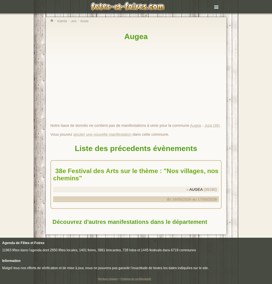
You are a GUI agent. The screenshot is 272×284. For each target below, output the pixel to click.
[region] (136, 80)
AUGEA (196, 189)
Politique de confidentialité (135, 278)
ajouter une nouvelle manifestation (102, 134)
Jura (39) (212, 125)
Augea (136, 36)
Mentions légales (108, 278)
